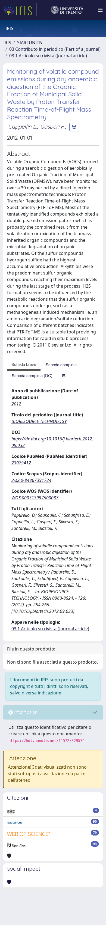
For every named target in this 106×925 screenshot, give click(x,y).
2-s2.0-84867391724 (31, 480)
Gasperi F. (52, 126)
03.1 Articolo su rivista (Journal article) (48, 56)
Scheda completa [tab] (61, 364)
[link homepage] (19, 9)
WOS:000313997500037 (34, 498)
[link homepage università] (67, 9)
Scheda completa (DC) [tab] (32, 375)
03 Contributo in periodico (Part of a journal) (55, 49)
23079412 (21, 463)
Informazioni (25, 712)
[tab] (64, 375)
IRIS (7, 43)
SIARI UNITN (29, 43)
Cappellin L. (22, 126)
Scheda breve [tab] (23, 364)
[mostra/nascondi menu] (100, 10)
